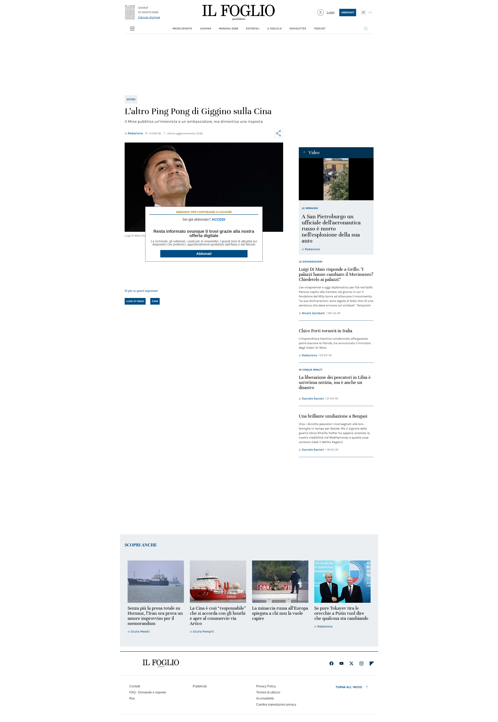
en (370, 12)
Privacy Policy (266, 686)
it (363, 12)
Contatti (134, 686)
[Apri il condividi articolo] (278, 133)
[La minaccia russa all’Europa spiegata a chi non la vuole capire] (280, 581)
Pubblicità (200, 686)
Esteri (131, 99)
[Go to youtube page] (341, 663)
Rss (132, 698)
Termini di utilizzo (268, 692)
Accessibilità (265, 698)
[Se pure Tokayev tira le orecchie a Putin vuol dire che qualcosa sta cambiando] (342, 581)
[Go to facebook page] (331, 663)
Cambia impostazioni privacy (276, 704)
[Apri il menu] (132, 29)
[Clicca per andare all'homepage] (161, 663)
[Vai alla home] (238, 12)
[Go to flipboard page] (372, 663)
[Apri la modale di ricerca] (366, 29)
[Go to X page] (351, 663)
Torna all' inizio (349, 687)
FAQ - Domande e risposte (147, 692)
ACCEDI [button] (218, 219)
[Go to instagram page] (361, 663)
